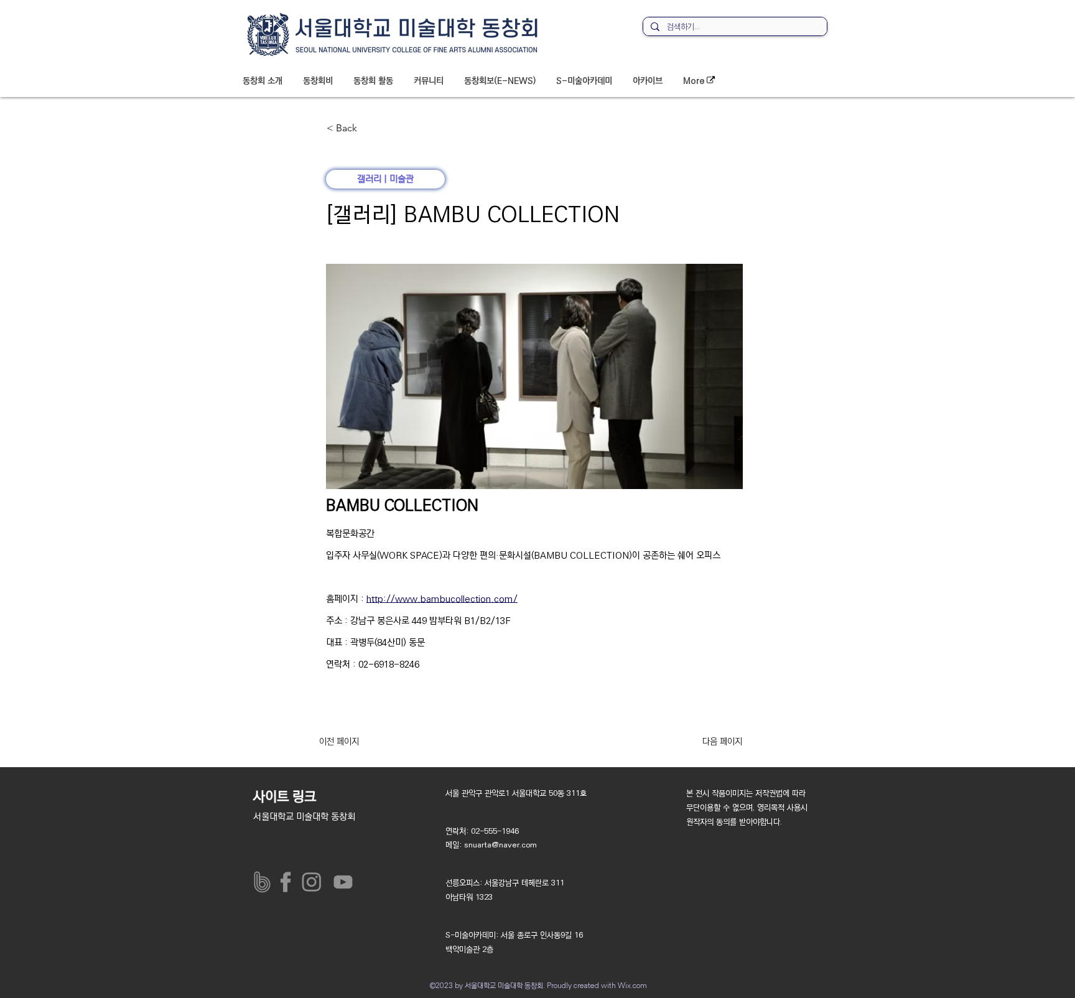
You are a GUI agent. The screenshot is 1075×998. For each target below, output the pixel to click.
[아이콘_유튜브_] (340, 882)
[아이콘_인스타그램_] (314, 882)
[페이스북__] (288, 882)
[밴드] (262, 882)
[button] (262, 80)
